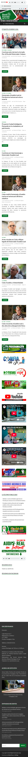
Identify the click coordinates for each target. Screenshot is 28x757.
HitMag (16, 755)
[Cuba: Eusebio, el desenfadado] (14, 272)
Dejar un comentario (6, 158)
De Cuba (3, 151)
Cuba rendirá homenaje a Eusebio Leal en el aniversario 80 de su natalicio (13, 196)
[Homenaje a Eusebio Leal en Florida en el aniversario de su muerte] (14, 84)
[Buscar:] (14, 745)
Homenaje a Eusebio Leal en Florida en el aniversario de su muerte (12, 97)
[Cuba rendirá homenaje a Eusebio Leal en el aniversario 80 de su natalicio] (14, 184)
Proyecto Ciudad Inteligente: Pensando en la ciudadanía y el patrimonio (12, 126)
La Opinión (4, 280)
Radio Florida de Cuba (15, 752)
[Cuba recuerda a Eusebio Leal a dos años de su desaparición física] (14, 313)
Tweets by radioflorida (7, 568)
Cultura (4, 93)
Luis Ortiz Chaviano (17, 56)
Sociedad (9, 50)
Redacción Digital (17, 130)
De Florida (4, 50)
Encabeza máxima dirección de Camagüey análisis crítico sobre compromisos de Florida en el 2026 (13, 504)
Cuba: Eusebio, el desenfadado (12, 283)
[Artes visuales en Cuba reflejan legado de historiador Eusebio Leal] (14, 229)
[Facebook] (21, 8)
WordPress (11, 755)
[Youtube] (26, 8)
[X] (20, 8)
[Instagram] (23, 8)
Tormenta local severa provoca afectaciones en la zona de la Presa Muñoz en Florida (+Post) (14, 515)
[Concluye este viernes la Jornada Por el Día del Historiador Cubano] (14, 41)
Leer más (4, 71)
